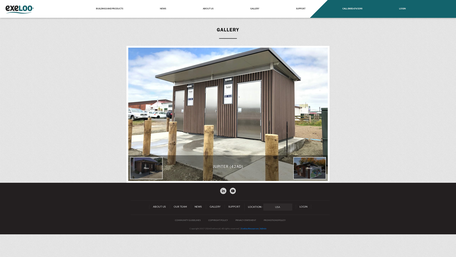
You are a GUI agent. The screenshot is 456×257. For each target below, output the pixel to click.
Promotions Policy (275, 220)
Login (402, 8)
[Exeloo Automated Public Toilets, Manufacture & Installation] (19, 9)
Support (300, 8)
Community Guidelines (188, 220)
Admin (263, 228)
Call (352, 8)
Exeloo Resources (250, 228)
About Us (208, 8)
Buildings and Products (109, 8)
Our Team (180, 206)
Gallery (254, 8)
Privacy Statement (245, 220)
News (163, 8)
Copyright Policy (218, 220)
